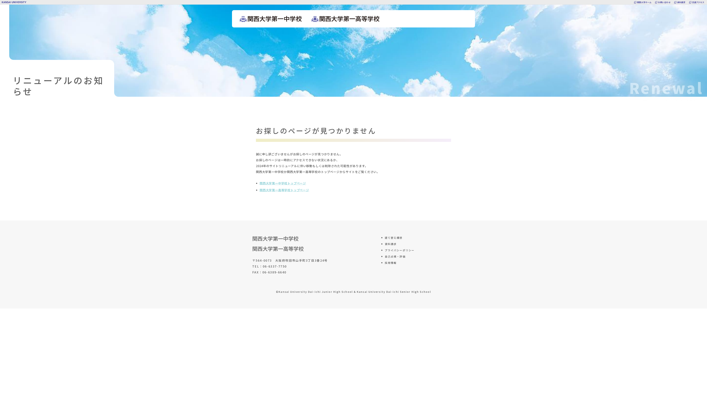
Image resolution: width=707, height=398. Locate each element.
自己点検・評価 (395, 256)
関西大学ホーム (644, 2)
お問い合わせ (664, 2)
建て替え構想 (394, 238)
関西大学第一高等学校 (278, 248)
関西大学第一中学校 (275, 238)
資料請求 (681, 2)
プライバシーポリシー (399, 250)
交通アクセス (698, 2)
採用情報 (391, 263)
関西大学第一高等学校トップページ (284, 190)
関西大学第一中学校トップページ (283, 183)
